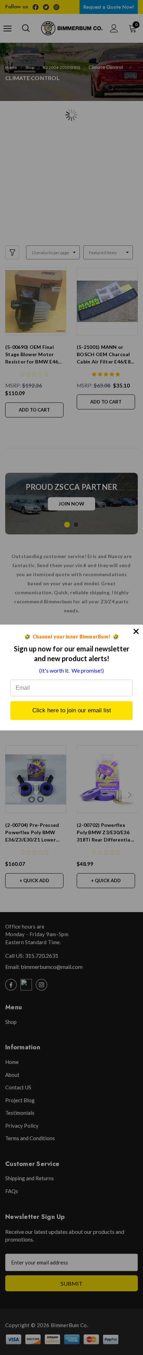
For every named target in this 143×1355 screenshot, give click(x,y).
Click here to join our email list (71, 710)
